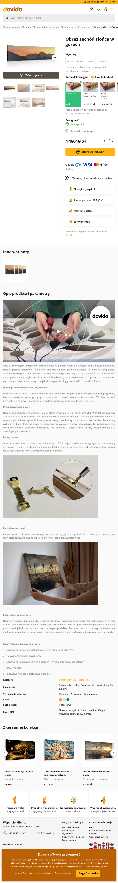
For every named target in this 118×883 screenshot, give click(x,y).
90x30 (70, 61)
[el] (104, 847)
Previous (5, 753)
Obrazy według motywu (45, 27)
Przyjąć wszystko (88, 873)
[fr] (108, 847)
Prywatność (67, 833)
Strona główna (10, 27)
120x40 (80, 61)
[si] (112, 844)
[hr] (104, 844)
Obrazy (25, 27)
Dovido (69, 235)
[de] (95, 847)
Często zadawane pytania (100, 830)
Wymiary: (71, 54)
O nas (91, 827)
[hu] (95, 844)
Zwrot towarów (69, 840)
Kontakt (93, 833)
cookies (66, 863)
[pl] (91, 847)
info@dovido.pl (46, 833)
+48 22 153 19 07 (17, 833)
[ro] (108, 844)
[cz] (100, 844)
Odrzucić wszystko (63, 873)
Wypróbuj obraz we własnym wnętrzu (92, 177)
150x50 (101, 61)
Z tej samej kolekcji (20, 727)
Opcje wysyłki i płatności (73, 836)
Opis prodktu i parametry (26, 293)
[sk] (91, 844)
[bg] (112, 847)
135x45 (91, 61)
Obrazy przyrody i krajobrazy (75, 27)
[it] (100, 847)
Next (55, 57)
